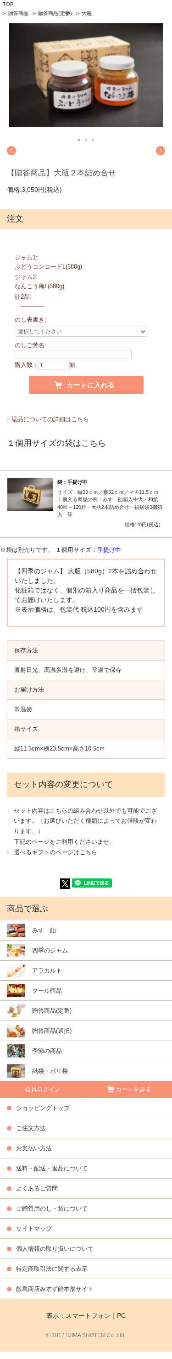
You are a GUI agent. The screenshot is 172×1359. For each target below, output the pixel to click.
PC (121, 1315)
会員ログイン (43, 1089)
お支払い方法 (34, 1148)
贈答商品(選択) (52, 1030)
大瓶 (87, 13)
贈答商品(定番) (55, 13)
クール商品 (47, 990)
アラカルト (47, 970)
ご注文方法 (31, 1128)
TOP (8, 4)
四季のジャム (50, 950)
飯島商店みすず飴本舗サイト (55, 1288)
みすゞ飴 (44, 930)
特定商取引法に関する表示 (52, 1268)
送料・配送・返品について (52, 1168)
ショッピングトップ (43, 1108)
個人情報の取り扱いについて (55, 1248)
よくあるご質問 (37, 1188)
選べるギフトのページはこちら (55, 852)
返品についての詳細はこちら (50, 419)
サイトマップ (34, 1228)
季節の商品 (47, 1050)
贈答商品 (18, 13)
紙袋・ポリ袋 (50, 1071)
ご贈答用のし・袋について (52, 1208)
